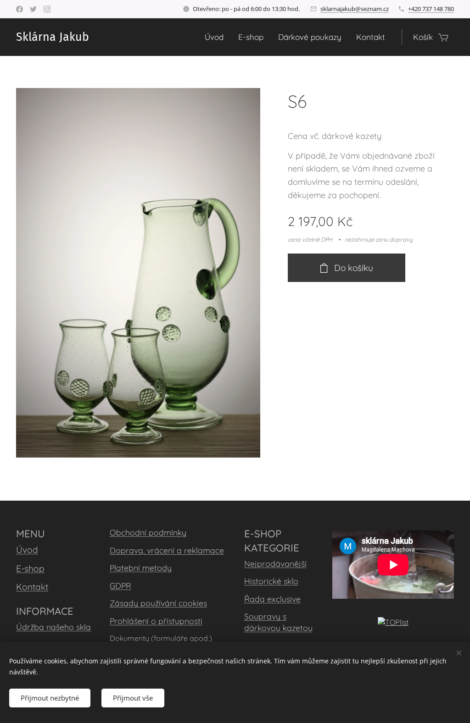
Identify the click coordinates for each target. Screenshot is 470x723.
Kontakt (32, 586)
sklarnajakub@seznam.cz (354, 9)
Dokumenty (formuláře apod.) (161, 638)
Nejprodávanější (275, 563)
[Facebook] (19, 9)
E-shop (30, 568)
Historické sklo (271, 581)
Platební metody (141, 568)
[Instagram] (47, 9)
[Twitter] (33, 9)
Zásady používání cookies (158, 603)
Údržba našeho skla (53, 627)
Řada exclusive (272, 599)
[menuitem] (216, 37)
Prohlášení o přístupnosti (156, 621)
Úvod (27, 549)
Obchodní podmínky (148, 532)
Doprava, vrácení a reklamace (167, 550)
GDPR (120, 585)
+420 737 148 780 (431, 9)
